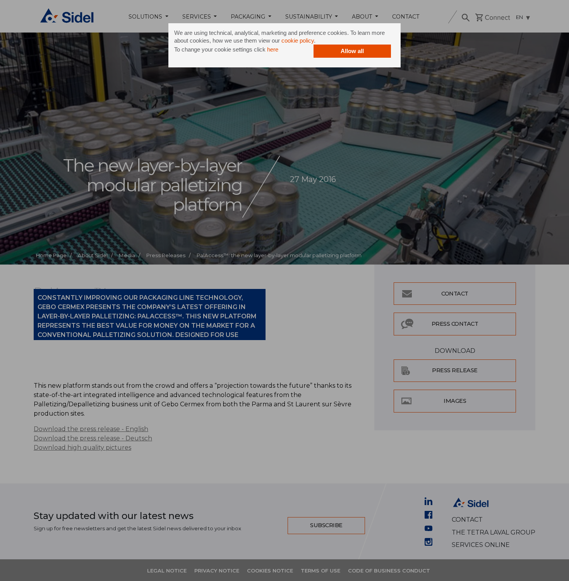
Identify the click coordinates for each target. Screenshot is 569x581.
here (272, 49)
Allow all (352, 51)
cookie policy (297, 40)
